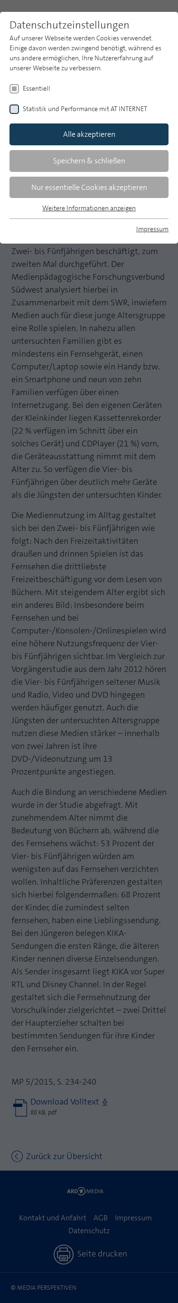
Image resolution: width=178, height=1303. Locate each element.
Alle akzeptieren (89, 134)
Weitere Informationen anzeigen (89, 208)
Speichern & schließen (89, 161)
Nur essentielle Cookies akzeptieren (89, 187)
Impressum (152, 229)
